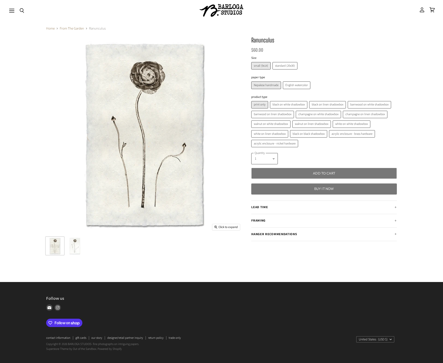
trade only (175, 338)
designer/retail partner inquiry (125, 338)
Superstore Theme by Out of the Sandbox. (71, 349)
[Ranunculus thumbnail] (55, 246)
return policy (156, 338)
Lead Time (259, 207)
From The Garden (72, 28)
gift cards (80, 338)
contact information (58, 338)
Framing (258, 220)
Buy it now (324, 188)
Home (50, 28)
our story (96, 338)
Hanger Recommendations (274, 234)
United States (373, 339)
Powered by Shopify (110, 349)
